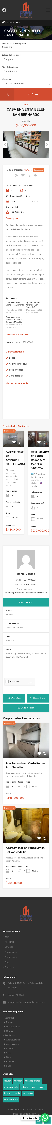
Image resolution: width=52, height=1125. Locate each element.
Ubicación (6, 79)
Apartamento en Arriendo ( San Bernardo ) (33, 305)
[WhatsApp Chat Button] (44, 1117)
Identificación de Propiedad (14, 43)
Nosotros (9, 942)
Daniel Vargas (26, 574)
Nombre (9, 610)
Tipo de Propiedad (10, 67)
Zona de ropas (16, 375)
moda (17, 1093)
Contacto (9, 967)
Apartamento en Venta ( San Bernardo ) (15, 305)
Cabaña (9, 1048)
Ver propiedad (26, 751)
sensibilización (11, 1099)
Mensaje (9, 649)
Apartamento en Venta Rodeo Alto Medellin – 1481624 (40, 460)
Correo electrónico (13, 623)
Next (47, 144)
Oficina (9, 1031)
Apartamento (12, 1044)
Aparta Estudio (13, 1040)
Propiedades (11, 952)
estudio (24, 1087)
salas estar (28, 1093)
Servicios (9, 947)
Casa (8, 1053)
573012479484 (14, 23)
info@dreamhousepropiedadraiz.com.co (26, 1002)
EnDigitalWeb (32, 1114)
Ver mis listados (26, 602)
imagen (42, 1087)
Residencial (10, 1035)
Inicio (26, 104)
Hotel (8, 1066)
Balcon (12, 357)
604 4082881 (30, 580)
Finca (8, 1057)
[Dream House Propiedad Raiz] (26, 16)
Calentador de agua (18, 363)
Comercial (9, 1018)
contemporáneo (32, 1081)
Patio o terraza (16, 369)
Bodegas (10, 1022)
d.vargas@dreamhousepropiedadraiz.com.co (26, 593)
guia (33, 1087)
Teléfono (9, 636)
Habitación (11, 1061)
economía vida (11, 1087)
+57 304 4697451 (29, 585)
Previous (5, 144)
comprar (18, 1081)
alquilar (7, 1081)
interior (7, 1093)
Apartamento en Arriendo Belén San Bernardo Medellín (14, 319)
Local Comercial (13, 1027)
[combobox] (26, 60)
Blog (7, 962)
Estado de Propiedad (11, 55)
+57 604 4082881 (16, 995)
